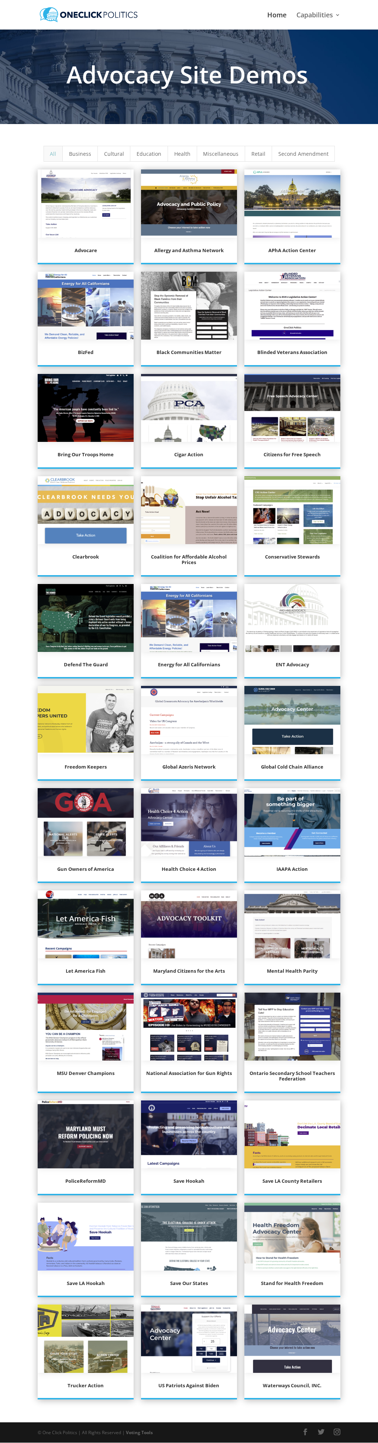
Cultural (114, 153)
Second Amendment (303, 153)
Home (276, 15)
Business (80, 153)
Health (182, 153)
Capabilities (314, 15)
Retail (258, 153)
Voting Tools (139, 1432)
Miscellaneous (220, 153)
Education (149, 153)
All (53, 153)
